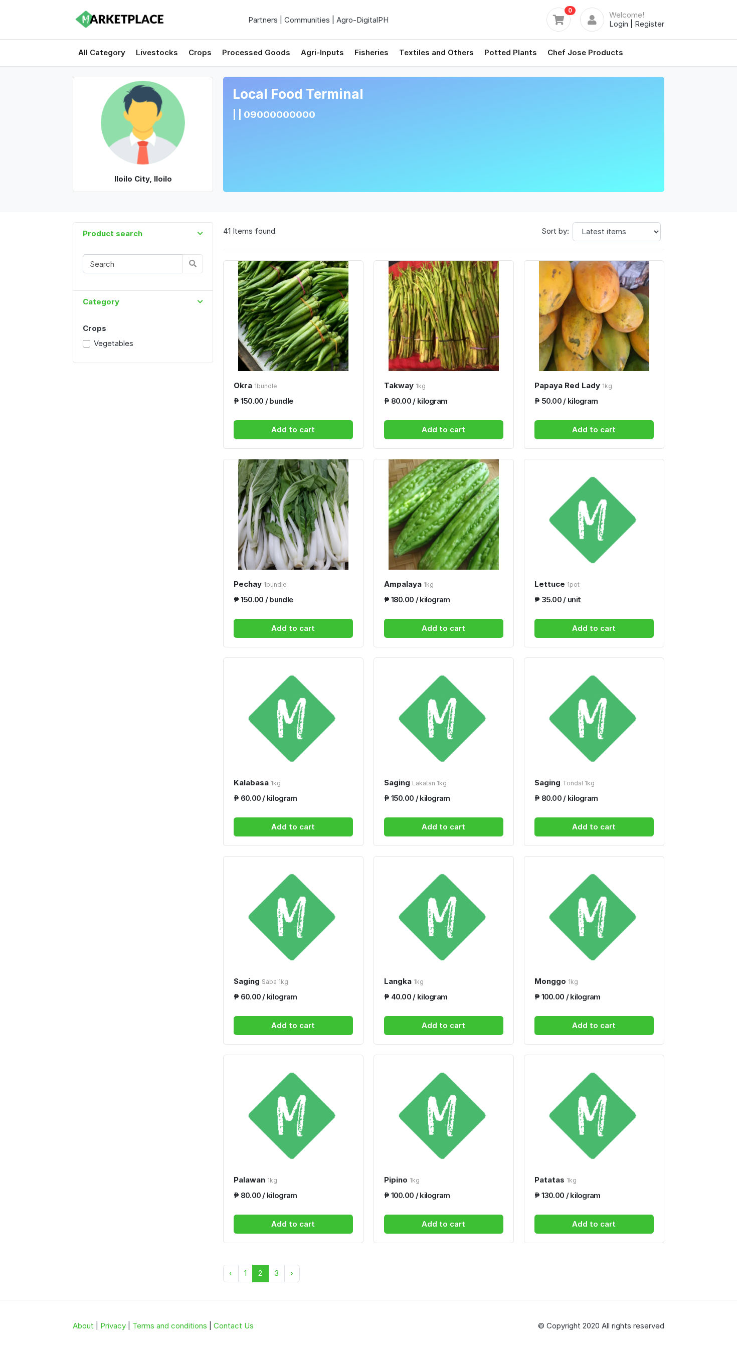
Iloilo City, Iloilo (143, 179)
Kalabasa (257, 782)
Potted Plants (510, 52)
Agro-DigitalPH (362, 20)
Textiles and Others (436, 52)
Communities (307, 20)
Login (618, 24)
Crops (200, 52)
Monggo (556, 981)
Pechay (260, 584)
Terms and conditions (169, 1325)
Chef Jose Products (585, 52)
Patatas (555, 1180)
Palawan (255, 1180)
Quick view (297, 362)
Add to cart (293, 429)
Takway (405, 385)
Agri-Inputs (322, 52)
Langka (404, 981)
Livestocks (157, 52)
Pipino (402, 1180)
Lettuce (557, 584)
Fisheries (371, 52)
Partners (263, 20)
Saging (415, 782)
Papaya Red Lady (573, 385)
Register (649, 24)
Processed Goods (256, 52)
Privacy (113, 1325)
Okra (255, 385)
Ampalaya (409, 584)
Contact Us (234, 1325)
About (83, 1325)
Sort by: (555, 231)
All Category (101, 52)
